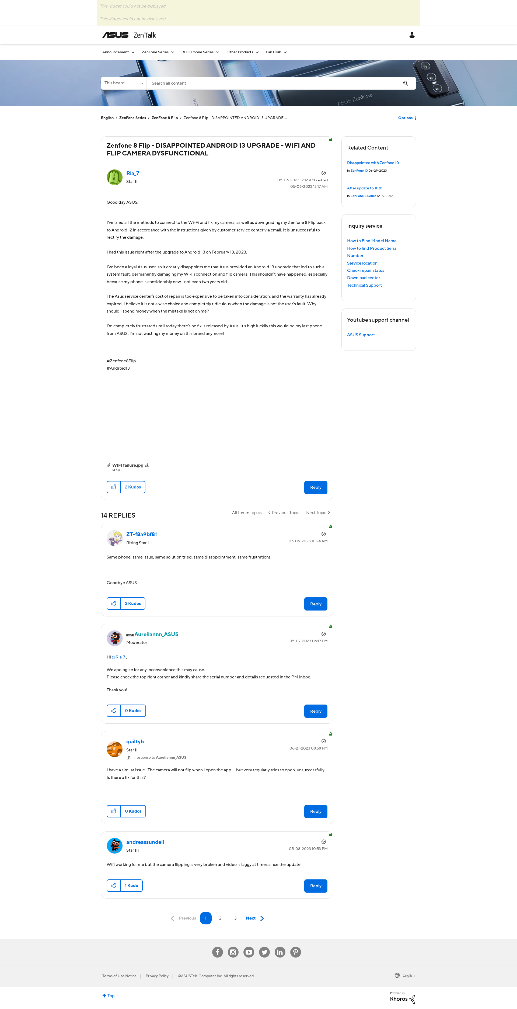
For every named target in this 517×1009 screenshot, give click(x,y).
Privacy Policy (157, 976)
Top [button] (111, 995)
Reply (316, 487)
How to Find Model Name (372, 241)
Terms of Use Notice (119, 976)
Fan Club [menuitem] (273, 52)
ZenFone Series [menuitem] (155, 52)
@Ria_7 (118, 657)
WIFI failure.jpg (128, 465)
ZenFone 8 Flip (165, 118)
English (107, 118)
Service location (362, 263)
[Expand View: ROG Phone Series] (217, 52)
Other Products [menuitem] (239, 52)
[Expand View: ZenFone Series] (172, 52)
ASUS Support (361, 335)
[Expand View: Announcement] (133, 52)
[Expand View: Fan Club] (285, 52)
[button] (114, 487)
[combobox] (281, 83)
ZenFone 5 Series (363, 196)
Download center (363, 277)
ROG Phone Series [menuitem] (197, 52)
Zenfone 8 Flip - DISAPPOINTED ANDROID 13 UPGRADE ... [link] (235, 118)
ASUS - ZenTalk (129, 35)
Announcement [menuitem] (115, 52)
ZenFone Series (132, 118)
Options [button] (405, 118)
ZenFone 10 (359, 171)
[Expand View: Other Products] (257, 52)
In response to (158, 757)
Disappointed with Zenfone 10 (373, 163)
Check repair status (365, 270)
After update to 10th (364, 188)
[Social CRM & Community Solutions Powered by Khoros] (402, 997)
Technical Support (364, 285)
